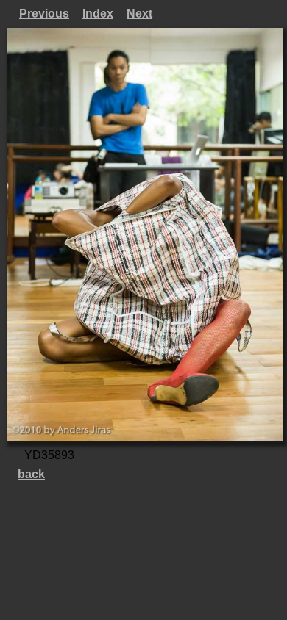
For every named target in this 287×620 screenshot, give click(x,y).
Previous (44, 13)
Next (139, 13)
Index (97, 13)
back (31, 474)
